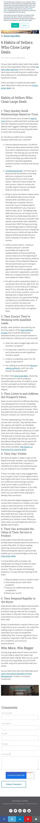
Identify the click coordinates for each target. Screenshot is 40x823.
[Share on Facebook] (4, 819)
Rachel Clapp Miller (12, 36)
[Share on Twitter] (12, 819)
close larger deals (8, 556)
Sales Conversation (17, 58)
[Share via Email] (36, 819)
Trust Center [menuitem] (16, 801)
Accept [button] (15, 25)
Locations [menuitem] (25, 801)
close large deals (21, 376)
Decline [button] (24, 25)
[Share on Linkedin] (20, 819)
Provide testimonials (13, 171)
